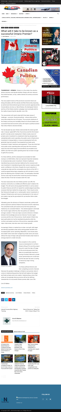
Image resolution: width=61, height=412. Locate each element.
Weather (21, 13)
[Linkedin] (13, 299)
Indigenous (14, 13)
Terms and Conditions (45, 1)
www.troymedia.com (7, 287)
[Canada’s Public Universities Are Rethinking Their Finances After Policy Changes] (20, 339)
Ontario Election (27, 292)
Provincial (11, 27)
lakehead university (10, 292)
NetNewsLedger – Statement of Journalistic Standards (12, 1)
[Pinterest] (10, 299)
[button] (58, 14)
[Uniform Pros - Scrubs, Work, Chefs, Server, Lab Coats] (51, 119)
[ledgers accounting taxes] (51, 78)
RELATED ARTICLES (7, 331)
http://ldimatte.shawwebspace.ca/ (19, 320)
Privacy (53, 1)
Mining (51, 17)
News (7, 13)
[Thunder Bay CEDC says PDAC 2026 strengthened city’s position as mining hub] (34, 358)
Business (4, 21)
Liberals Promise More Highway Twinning (9, 310)
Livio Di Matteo (6, 36)
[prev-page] (2, 377)
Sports (27, 13)
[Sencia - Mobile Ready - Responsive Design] (51, 100)
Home (3, 13)
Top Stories (16, 27)
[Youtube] (50, 399)
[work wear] (51, 57)
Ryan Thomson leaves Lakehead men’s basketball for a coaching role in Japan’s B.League (33, 347)
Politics (45, 17)
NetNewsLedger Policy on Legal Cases (32, 1)
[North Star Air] (41, 9)
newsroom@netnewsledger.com (24, 404)
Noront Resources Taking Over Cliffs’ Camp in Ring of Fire (31, 310)
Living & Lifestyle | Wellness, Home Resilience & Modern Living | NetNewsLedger (21, 17)
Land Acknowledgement (11, 3)
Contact (2, 3)
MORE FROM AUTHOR (19, 331)
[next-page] (5, 377)
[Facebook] (2, 299)
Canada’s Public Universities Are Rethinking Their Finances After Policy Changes (19, 347)
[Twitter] (6, 299)
